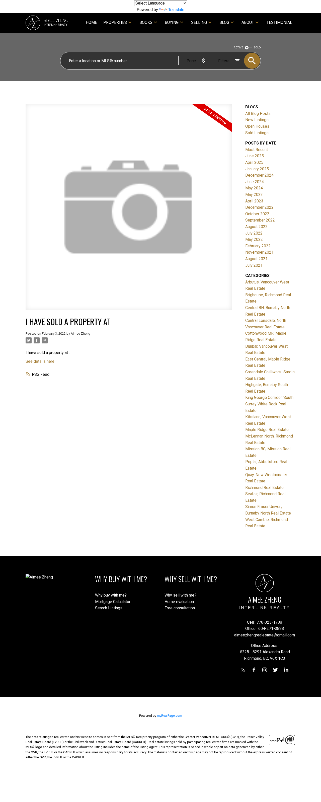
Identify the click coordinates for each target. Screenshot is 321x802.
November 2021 (259, 252)
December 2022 (259, 207)
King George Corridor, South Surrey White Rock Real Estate (269, 404)
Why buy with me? (111, 595)
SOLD (257, 47)
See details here (40, 361)
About (248, 22)
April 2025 (254, 162)
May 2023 (254, 194)
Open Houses (257, 126)
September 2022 (260, 220)
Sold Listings (257, 132)
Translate (176, 9)
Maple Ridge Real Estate (267, 429)
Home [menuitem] (91, 22)
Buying (172, 22)
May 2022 (254, 239)
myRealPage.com (169, 715)
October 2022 (257, 213)
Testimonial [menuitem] (279, 22)
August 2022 (256, 226)
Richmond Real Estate (264, 487)
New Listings (257, 119)
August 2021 (256, 258)
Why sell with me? (180, 595)
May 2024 (254, 188)
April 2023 (254, 201)
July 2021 (254, 265)
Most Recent (256, 149)
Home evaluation (179, 601)
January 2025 (257, 169)
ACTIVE (238, 47)
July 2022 (254, 233)
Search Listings (108, 608)
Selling (199, 22)
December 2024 (259, 175)
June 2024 (254, 181)
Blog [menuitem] (224, 22)
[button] (243, 670)
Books (145, 22)
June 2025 (254, 156)
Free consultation (180, 608)
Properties (115, 22)
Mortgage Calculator (112, 601)
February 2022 (258, 246)
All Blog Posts (258, 113)
